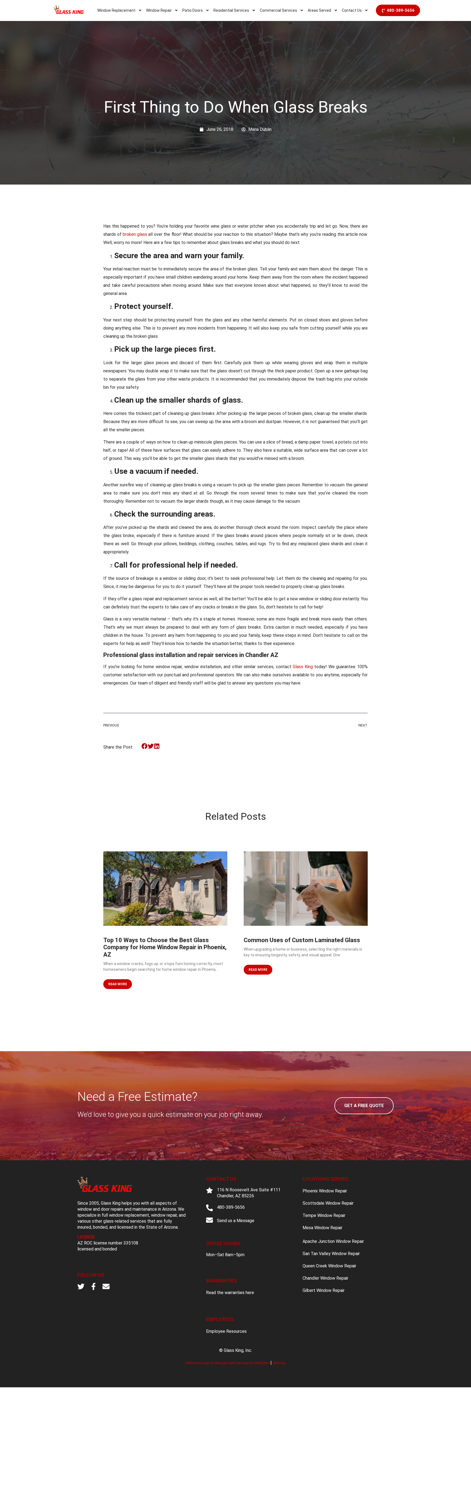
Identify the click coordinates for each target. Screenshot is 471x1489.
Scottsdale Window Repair (328, 1203)
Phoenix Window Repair (325, 1190)
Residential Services (231, 10)
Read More (117, 984)
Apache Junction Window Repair (333, 1241)
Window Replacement (116, 10)
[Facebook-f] (93, 1286)
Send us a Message (235, 1220)
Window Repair (159, 10)
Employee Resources (226, 1331)
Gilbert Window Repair (324, 1290)
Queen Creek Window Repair (329, 1265)
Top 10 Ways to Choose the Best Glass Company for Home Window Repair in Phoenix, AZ (165, 947)
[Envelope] (106, 1286)
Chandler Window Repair (325, 1278)
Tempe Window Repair (324, 1215)
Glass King (303, 666)
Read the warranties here (230, 1292)
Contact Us (352, 10)
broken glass (135, 234)
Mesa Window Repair (322, 1227)
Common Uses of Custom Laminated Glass (302, 940)
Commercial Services (278, 10)
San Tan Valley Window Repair (331, 1253)
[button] (144, 746)
